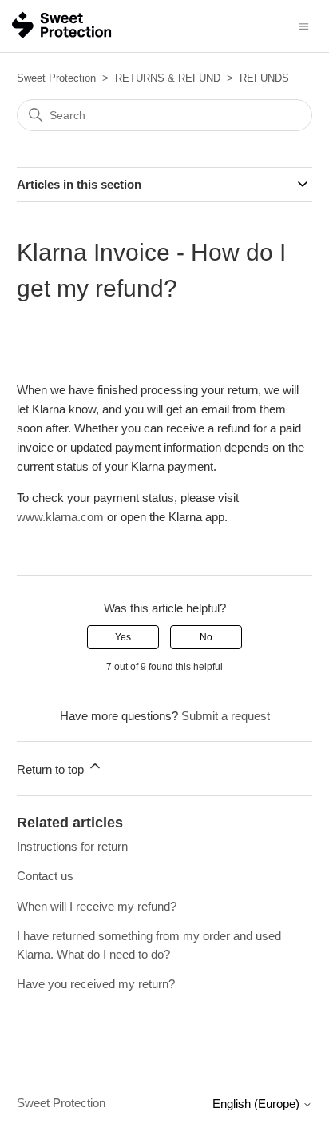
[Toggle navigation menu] (304, 25)
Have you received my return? (96, 984)
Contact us (45, 876)
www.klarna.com (60, 517)
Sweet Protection (56, 78)
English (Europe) (257, 1103)
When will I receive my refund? (96, 906)
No (206, 637)
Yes (123, 637)
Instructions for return (72, 846)
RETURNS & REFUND (167, 78)
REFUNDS (264, 78)
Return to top (52, 769)
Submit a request (225, 716)
